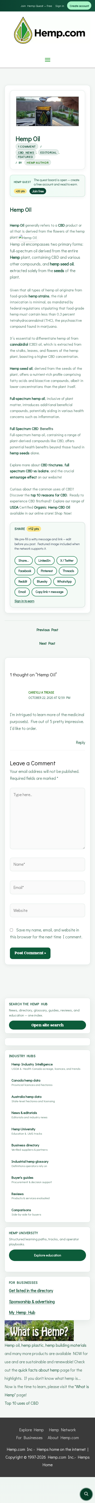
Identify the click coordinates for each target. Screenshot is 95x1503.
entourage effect (23, 477)
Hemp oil (12, 1345)
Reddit (22, 581)
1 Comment (27, 146)
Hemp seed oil (21, 368)
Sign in (59, 6)
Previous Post (47, 629)
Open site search (47, 1025)
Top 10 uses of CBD (22, 1403)
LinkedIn (44, 560)
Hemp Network (62, 1429)
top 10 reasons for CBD (49, 494)
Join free (38, 191)
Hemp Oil (17, 225)
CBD (61, 225)
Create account (79, 6)
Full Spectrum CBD (24, 428)
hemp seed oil (62, 264)
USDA (14, 507)
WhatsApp (64, 581)
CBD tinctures (52, 464)
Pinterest (47, 571)
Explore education (47, 1255)
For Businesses (29, 1437)
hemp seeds (20, 452)
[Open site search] (86, 1494)
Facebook (24, 571)
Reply (80, 742)
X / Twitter (67, 560)
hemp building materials (65, 1345)
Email (22, 591)
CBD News (26, 152)
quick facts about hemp (38, 1370)
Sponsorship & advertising (32, 1301)
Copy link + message (49, 591)
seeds (59, 270)
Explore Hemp (31, 1429)
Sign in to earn (24, 601)
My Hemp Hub (22, 1312)
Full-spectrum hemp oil (27, 398)
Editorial (48, 152)
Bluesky (42, 581)
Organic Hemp (45, 507)
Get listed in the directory (31, 1290)
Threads (68, 571)
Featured (25, 157)
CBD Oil (64, 507)
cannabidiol (19, 344)
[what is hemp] (39, 1330)
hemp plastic (32, 1345)
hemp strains (39, 295)
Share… (23, 560)
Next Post (47, 643)
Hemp (17, 182)
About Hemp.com (63, 1437)
